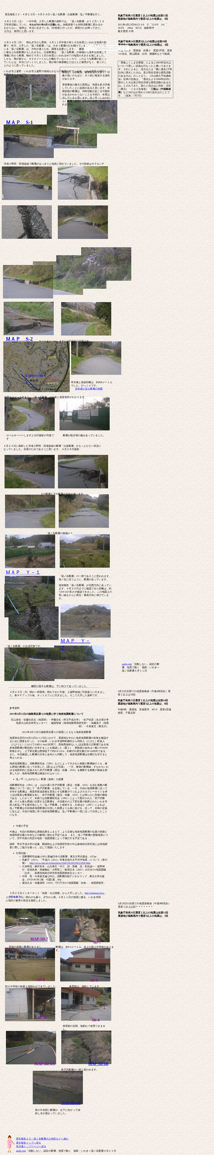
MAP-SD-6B (98, 1064)
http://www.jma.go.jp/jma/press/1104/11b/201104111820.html (60, 863)
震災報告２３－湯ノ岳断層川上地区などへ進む (42, 1138)
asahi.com (127, 664)
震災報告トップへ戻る (28, 1142)
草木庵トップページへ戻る (31, 1146)
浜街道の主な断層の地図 (89, 388)
